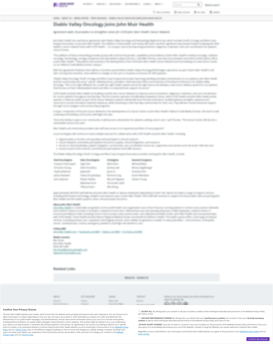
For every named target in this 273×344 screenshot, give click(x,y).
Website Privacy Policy (249, 331)
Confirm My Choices (258, 339)
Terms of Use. (21, 329)
